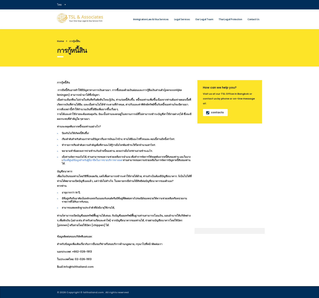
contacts (217, 112)
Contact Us (253, 19)
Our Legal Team (204, 19)
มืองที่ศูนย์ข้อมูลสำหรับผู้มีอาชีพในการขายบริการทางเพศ (93, 160)
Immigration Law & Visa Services (151, 19)
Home (60, 41)
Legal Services (182, 19)
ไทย (59, 4)
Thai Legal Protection (230, 19)
